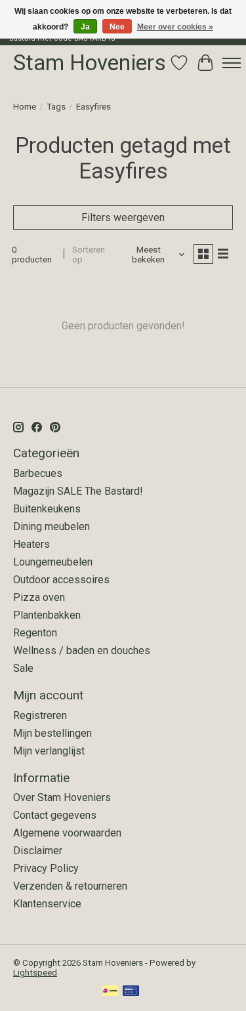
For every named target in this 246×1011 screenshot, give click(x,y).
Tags (56, 107)
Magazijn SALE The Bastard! (78, 491)
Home (24, 107)
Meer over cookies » (175, 26)
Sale (23, 668)
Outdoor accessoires (61, 579)
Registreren (40, 715)
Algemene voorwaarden (67, 833)
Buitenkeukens (47, 509)
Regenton (35, 633)
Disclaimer (37, 850)
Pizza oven (39, 597)
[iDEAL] (110, 991)
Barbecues (37, 473)
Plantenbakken (47, 615)
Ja (85, 26)
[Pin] (131, 991)
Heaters (31, 544)
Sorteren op (88, 254)
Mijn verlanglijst (49, 751)
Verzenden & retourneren (70, 886)
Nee (117, 26)
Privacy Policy (46, 868)
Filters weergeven (123, 217)
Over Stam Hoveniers (62, 797)
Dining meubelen (51, 526)
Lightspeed (35, 973)
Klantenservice (47, 904)
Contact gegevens (54, 815)
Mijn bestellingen (52, 733)
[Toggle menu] (231, 63)
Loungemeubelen (52, 562)
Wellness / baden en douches (81, 650)
